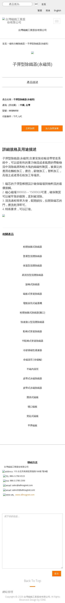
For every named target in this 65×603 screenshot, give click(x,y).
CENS (43, 599)
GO (36, 4)
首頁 (43, 4)
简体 (48, 10)
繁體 (40, 10)
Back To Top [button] (32, 581)
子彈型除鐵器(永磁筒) (37, 43)
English (57, 10)
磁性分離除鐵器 (17, 43)
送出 (56, 573)
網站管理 (7, 592)
